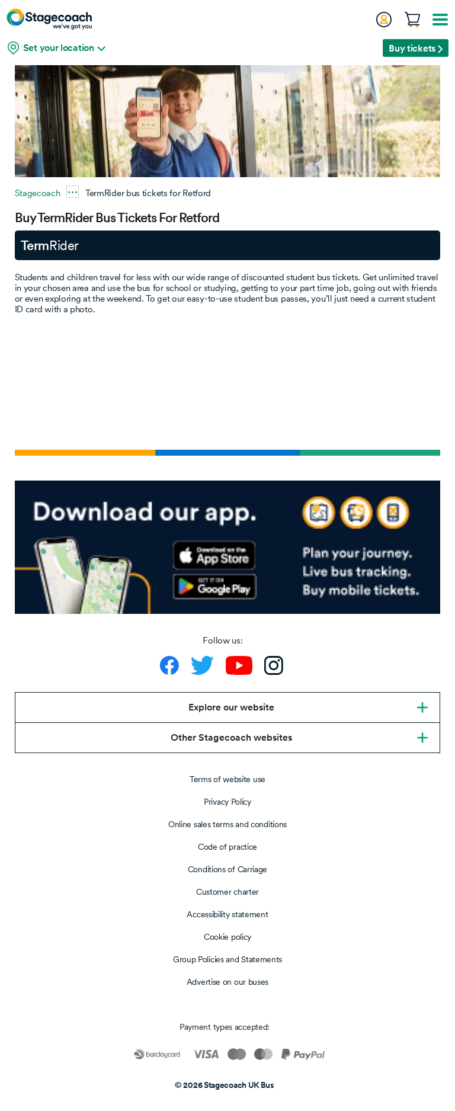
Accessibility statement (227, 914)
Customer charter (227, 891)
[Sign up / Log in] (383, 20)
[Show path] (72, 191)
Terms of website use (227, 779)
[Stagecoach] (49, 19)
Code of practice (227, 846)
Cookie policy (227, 936)
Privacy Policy (227, 801)
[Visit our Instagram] (273, 665)
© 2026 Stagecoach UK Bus (224, 1085)
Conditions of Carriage (227, 869)
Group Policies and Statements (227, 959)
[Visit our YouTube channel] (239, 665)
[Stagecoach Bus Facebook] (169, 665)
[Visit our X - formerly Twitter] (202, 665)
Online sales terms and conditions (227, 824)
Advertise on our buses (227, 981)
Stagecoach (37, 192)
